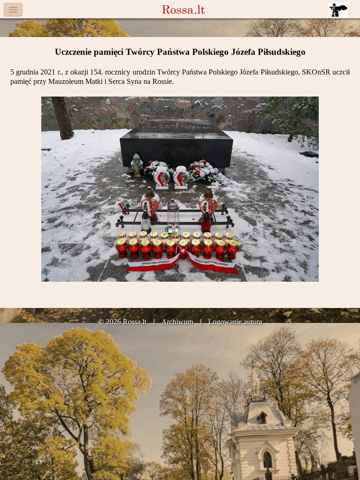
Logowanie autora (235, 322)
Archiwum (177, 322)
